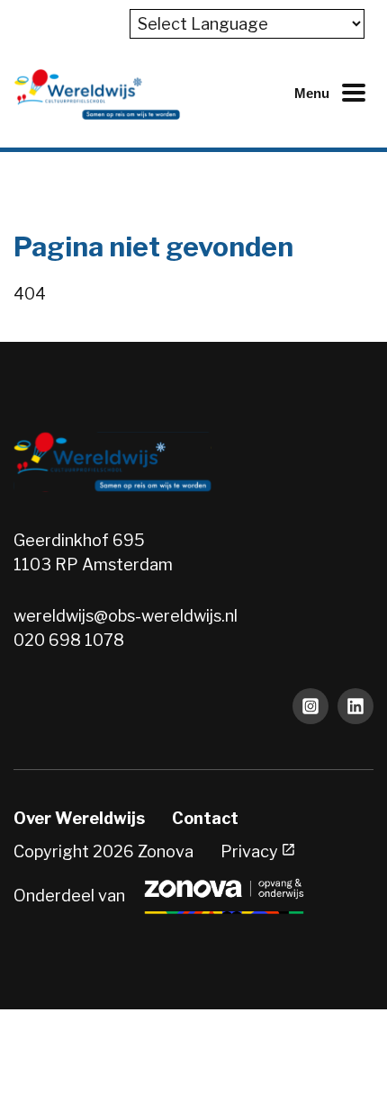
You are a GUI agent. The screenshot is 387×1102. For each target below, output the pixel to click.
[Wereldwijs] (98, 93)
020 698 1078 (69, 640)
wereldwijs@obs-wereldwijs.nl (126, 615)
